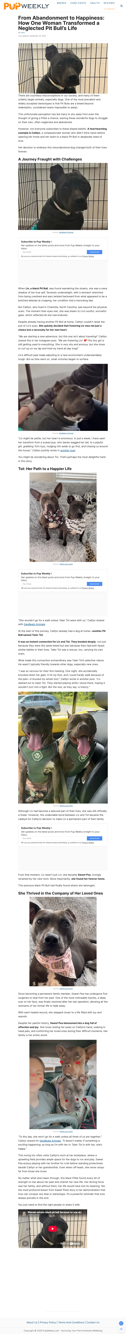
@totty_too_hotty (66, 564)
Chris (23, 33)
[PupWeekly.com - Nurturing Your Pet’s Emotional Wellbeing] (26, 6)
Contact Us (92, 1322)
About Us (32, 1322)
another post (67, 450)
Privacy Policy (48, 1322)
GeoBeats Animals (66, 232)
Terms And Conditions (71, 1322)
